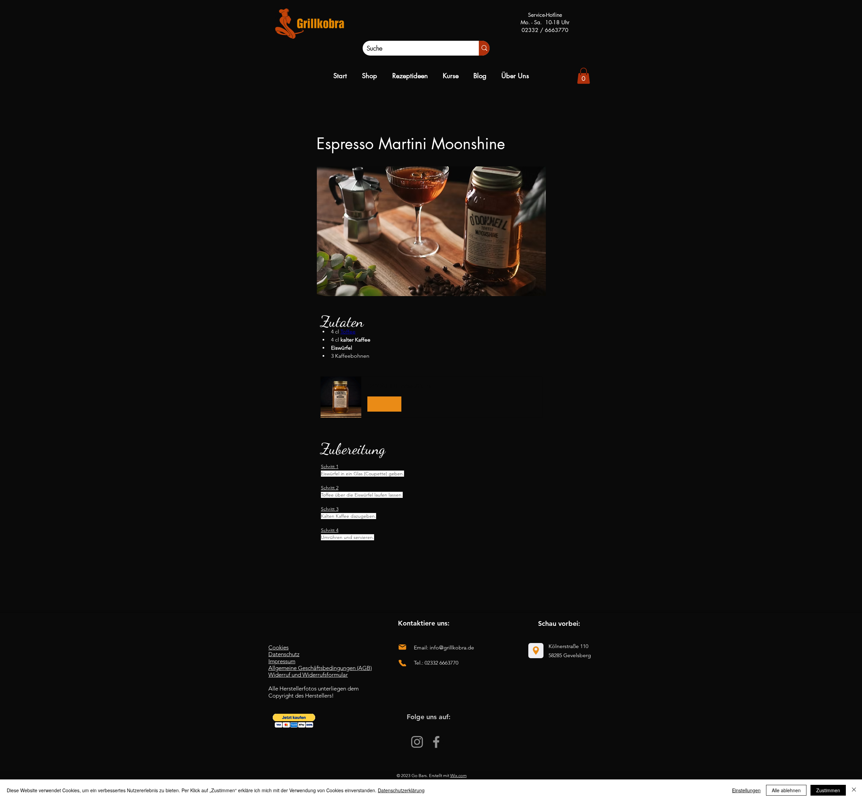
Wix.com (458, 775)
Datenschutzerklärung (401, 790)
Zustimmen (828, 790)
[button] (431, 397)
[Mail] (402, 647)
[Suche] (484, 48)
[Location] (535, 650)
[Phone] (402, 663)
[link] (583, 76)
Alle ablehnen (786, 790)
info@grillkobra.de (452, 647)
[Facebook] (436, 742)
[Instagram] (417, 742)
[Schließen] (854, 790)
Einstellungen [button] (746, 790)
